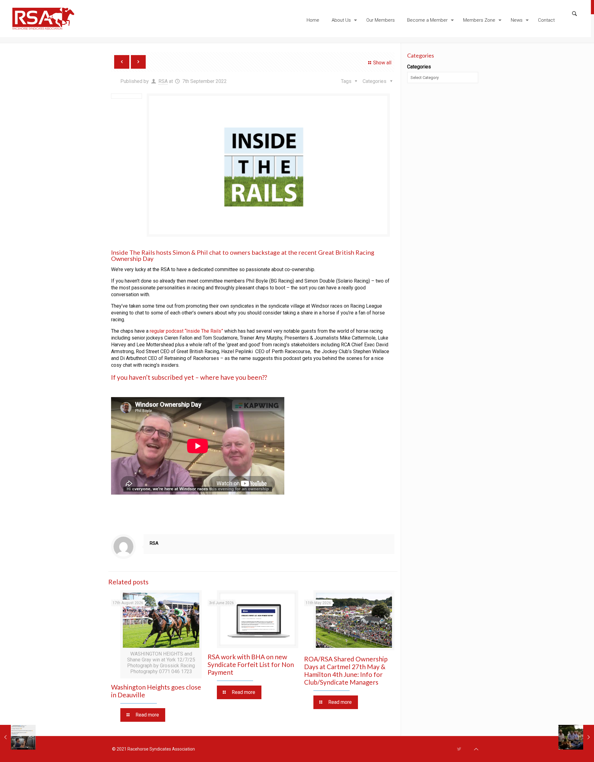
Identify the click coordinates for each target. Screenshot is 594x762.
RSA (163, 81)
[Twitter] (459, 749)
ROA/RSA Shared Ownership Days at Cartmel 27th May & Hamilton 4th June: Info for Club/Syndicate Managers (346, 670)
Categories (419, 67)
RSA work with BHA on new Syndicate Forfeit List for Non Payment (251, 664)
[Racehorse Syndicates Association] (43, 18)
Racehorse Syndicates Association (161, 749)
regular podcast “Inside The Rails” (186, 331)
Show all (382, 63)
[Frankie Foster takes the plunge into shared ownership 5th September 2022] (18, 737)
